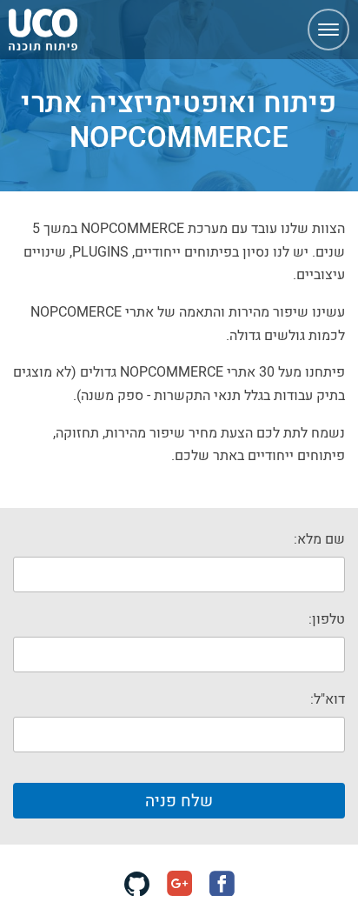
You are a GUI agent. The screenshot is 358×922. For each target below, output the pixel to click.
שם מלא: (319, 539)
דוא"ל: (327, 699)
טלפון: (326, 619)
